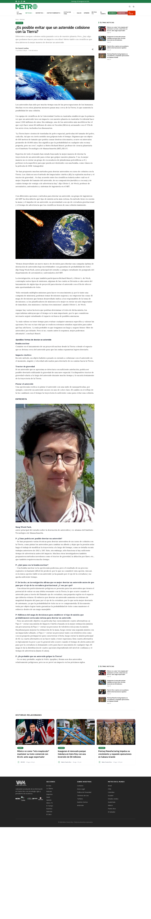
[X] (19, 1)
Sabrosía (49, 811)
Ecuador (110, 795)
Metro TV (49, 803)
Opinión (48, 800)
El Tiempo (49, 806)
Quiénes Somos (82, 802)
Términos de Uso (83, 795)
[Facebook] (16, 1)
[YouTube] (24, 1)
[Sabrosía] (40, 798)
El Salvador (111, 812)
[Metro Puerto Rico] (18, 798)
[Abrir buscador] (129, 6)
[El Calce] (23, 798)
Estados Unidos (113, 799)
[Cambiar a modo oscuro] (133, 6)
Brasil (110, 786)
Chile (109, 789)
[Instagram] (21, 1)
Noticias (22, 19)
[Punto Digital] (35, 798)
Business (49, 809)
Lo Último (49, 789)
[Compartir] (92, 49)
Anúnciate (80, 805)
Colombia (111, 792)
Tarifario (80, 799)
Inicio (17, 19)
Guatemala (111, 802)
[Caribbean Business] (29, 798)
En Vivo (48, 786)
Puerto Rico (112, 809)
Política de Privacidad (84, 792)
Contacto (80, 786)
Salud (48, 797)
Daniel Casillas (23, 48)
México (110, 805)
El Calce (48, 814)
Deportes (49, 794)
